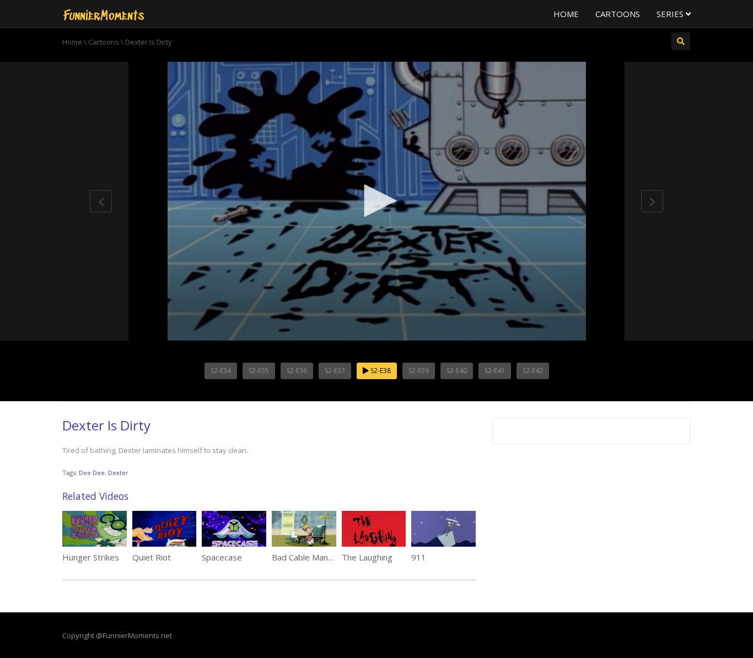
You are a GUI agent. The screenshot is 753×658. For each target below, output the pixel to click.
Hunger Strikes (90, 557)
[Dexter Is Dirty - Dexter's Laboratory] (103, 14)
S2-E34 (221, 370)
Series (671, 13)
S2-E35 (259, 370)
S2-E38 (380, 370)
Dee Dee (92, 472)
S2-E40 (457, 370)
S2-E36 (297, 370)
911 (418, 557)
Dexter (118, 472)
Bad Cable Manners (308, 557)
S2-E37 (335, 370)
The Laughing (367, 557)
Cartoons (617, 13)
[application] (376, 201)
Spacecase (222, 557)
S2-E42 (533, 370)
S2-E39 (418, 370)
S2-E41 (495, 370)
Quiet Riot (151, 557)
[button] (376, 200)
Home (566, 13)
